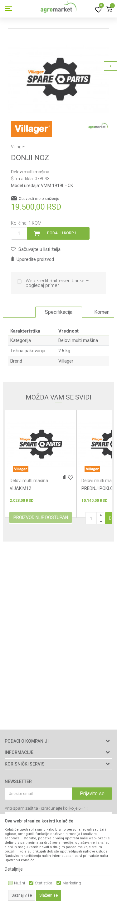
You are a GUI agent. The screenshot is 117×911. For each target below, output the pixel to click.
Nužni (19, 883)
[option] (58, 79)
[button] (36, 249)
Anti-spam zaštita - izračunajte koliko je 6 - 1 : (46, 808)
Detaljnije (14, 869)
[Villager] (31, 129)
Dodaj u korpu (61, 233)
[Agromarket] (58, 9)
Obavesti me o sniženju (39, 198)
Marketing (71, 883)
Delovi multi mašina (30, 171)
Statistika (43, 883)
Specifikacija (58, 312)
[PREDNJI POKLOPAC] (55, 444)
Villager (65, 361)
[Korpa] (109, 10)
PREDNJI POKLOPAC (44, 488)
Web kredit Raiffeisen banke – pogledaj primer (57, 283)
